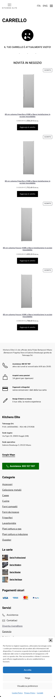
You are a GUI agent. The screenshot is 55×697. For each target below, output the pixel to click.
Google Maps (8, 454)
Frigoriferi (7, 517)
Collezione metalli (11, 490)
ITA (39, 5)
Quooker (6, 539)
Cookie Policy (17, 693)
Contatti (40, 693)
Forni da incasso (10, 512)
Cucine (5, 501)
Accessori (7, 484)
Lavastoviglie (9, 523)
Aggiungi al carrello (27, 127)
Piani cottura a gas (11, 528)
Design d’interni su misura (22, 399)
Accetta (27, 670)
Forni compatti (9, 506)
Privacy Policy (29, 693)
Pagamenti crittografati (21, 387)
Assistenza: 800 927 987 (22, 466)
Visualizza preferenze (27, 686)
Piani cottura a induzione (15, 534)
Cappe (5, 495)
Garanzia (6, 631)
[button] (50, 640)
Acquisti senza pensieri (21, 375)
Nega (27, 678)
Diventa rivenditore (12, 626)
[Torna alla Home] (9, 6)
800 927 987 (26, 364)
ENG (45, 5)
